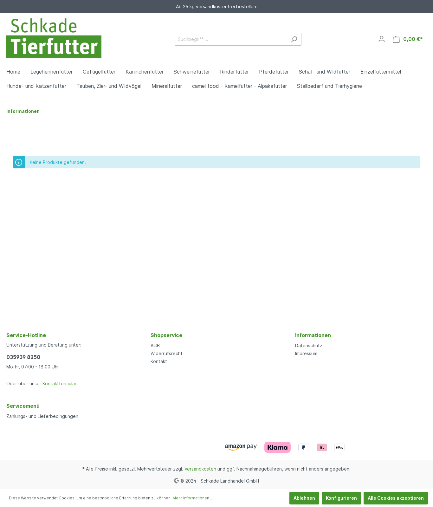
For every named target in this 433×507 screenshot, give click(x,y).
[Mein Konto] (381, 39)
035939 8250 (23, 357)
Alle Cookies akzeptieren (396, 498)
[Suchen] (294, 39)
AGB (155, 345)
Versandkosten (200, 468)
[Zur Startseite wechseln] (53, 38)
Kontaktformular (59, 383)
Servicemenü (23, 406)
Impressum (306, 353)
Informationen (313, 335)
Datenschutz (308, 345)
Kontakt (159, 361)
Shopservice (166, 335)
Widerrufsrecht (167, 353)
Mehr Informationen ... (192, 498)
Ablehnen (304, 498)
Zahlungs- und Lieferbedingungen (42, 416)
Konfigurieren (341, 498)
